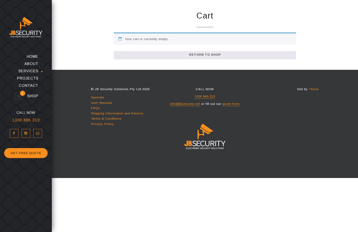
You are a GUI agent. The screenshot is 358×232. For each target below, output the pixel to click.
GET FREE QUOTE (26, 153)
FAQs (95, 108)
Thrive (314, 89)
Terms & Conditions (106, 118)
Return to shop (205, 54)
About (31, 64)
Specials (97, 97)
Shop (31, 96)
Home (32, 56)
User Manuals (101, 102)
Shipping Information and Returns (117, 113)
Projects (27, 78)
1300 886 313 (26, 120)
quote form (231, 104)
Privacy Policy (102, 124)
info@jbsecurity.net (185, 104)
